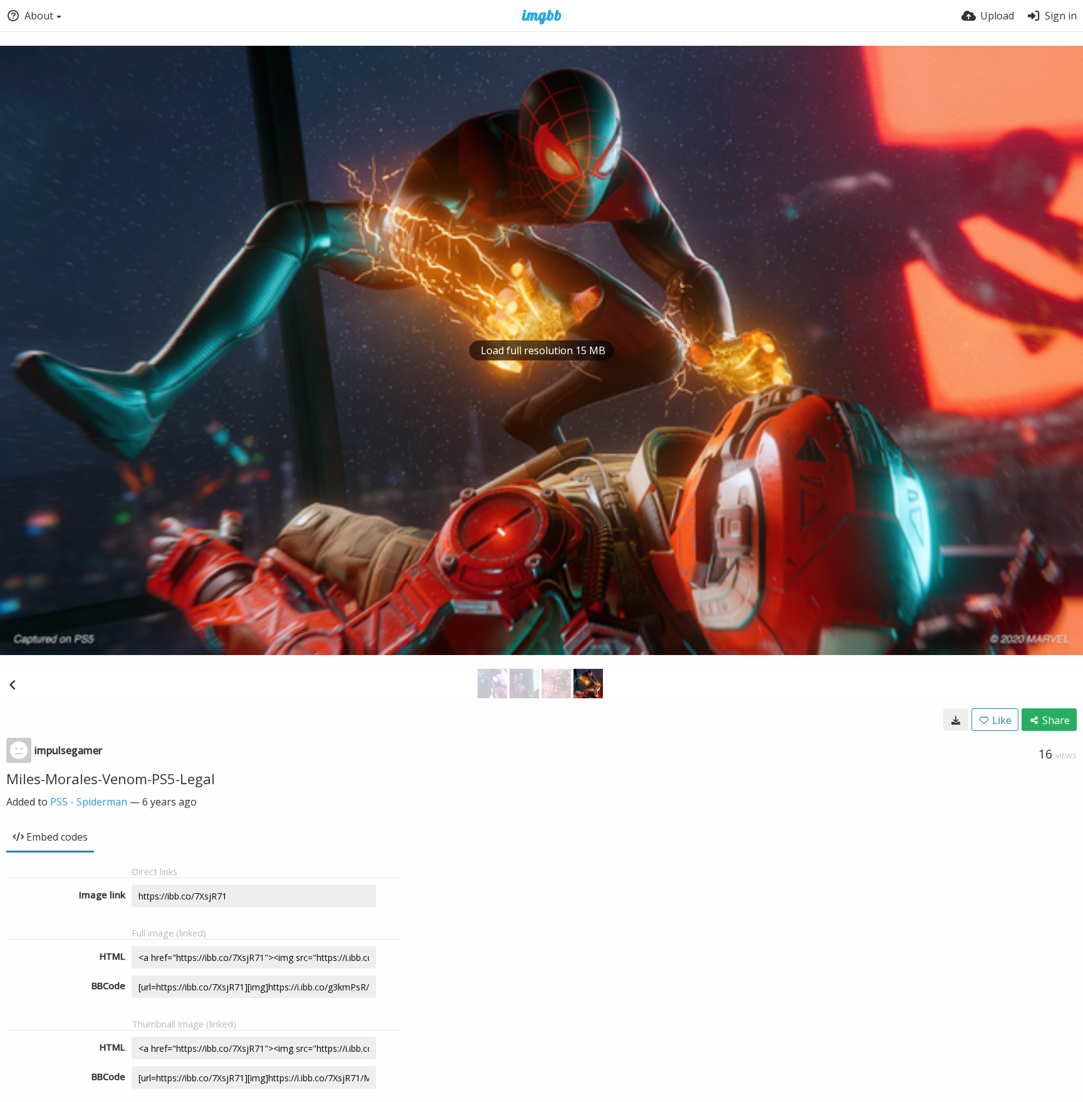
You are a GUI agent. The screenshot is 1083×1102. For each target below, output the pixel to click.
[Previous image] (12, 684)
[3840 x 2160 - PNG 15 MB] (955, 719)
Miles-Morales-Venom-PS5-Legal (110, 778)
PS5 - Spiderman (88, 802)
